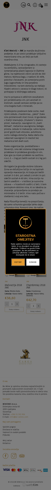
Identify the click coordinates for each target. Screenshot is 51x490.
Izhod (33, 262)
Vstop (18, 262)
